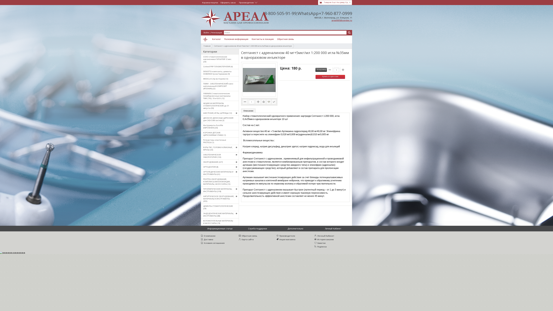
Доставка (208, 239)
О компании (209, 236)
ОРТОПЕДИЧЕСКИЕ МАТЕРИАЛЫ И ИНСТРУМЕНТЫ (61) (218, 173)
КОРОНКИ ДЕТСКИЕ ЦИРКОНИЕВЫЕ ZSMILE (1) (214, 133)
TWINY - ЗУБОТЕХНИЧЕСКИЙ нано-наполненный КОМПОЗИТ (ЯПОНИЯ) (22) (218, 86)
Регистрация (216, 32)
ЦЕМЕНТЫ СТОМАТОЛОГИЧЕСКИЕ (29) (218, 207)
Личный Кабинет (325, 236)
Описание (248, 110)
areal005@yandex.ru (342, 20)
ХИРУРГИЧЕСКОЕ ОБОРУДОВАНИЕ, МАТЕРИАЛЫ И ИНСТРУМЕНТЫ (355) (218, 198)
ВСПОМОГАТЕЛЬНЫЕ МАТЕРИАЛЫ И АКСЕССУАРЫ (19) (218, 221)
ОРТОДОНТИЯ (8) (210, 167)
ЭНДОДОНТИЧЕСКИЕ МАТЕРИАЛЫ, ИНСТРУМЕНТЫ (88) (218, 214)
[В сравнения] (273, 101)
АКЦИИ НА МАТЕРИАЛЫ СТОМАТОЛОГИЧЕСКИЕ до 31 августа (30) (216, 105)
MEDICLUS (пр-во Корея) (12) (215, 78)
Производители (287, 236)
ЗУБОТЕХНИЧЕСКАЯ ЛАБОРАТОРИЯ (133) (212, 155)
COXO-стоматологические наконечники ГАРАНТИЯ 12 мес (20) (217, 59)
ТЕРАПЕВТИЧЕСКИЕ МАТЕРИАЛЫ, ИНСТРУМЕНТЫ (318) (217, 190)
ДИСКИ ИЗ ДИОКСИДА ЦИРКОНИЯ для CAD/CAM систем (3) (218, 119)
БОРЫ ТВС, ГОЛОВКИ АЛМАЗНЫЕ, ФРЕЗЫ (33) (218, 148)
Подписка (322, 246)
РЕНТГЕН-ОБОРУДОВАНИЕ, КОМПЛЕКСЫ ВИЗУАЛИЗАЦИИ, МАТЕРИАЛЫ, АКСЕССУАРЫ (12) (216, 181)
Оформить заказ (228, 2)
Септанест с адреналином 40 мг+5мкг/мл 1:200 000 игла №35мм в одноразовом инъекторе (253, 46)
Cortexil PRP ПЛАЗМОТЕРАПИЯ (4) (218, 66)
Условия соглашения (214, 243)
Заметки (321, 243)
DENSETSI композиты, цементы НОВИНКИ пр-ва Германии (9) (217, 72)
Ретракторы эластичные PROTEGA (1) (214, 141)
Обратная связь (249, 236)
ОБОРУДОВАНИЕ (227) (213, 162)
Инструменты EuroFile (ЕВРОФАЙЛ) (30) (213, 126)
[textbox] (285, 33)
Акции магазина (287, 239)
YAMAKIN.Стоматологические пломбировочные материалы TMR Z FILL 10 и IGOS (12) (217, 96)
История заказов (325, 239)
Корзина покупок (210, 2)
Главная (207, 46)
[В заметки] (268, 101)
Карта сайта (248, 239)
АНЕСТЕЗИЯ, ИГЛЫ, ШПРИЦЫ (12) (217, 113)
